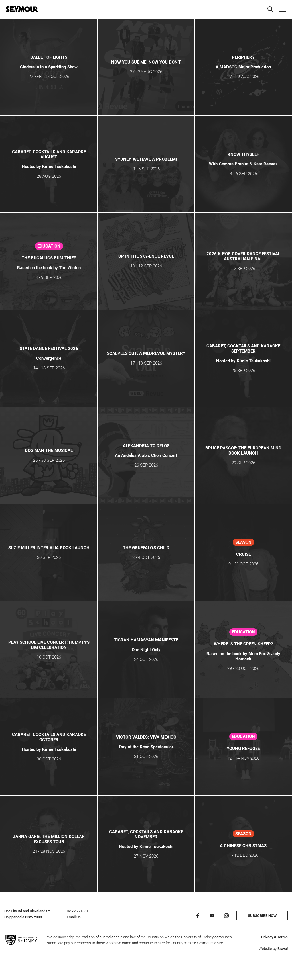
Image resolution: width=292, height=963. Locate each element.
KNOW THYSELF (243, 154)
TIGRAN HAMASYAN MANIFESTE (146, 640)
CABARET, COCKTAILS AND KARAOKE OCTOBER (49, 737)
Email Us (74, 917)
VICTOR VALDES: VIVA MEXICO (146, 737)
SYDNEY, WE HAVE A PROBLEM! (146, 159)
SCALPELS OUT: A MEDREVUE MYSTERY (146, 353)
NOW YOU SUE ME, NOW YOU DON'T (146, 62)
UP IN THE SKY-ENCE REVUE (146, 256)
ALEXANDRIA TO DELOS (146, 445)
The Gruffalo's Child (146, 547)
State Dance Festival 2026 (49, 348)
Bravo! (282, 948)
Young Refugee (243, 748)
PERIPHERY (243, 57)
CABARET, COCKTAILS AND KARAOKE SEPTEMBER (243, 349)
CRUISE (243, 554)
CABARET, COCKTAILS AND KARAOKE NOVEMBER (146, 834)
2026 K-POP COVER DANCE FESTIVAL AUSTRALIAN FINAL (243, 256)
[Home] (22, 9)
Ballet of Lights (48, 57)
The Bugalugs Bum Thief (49, 258)
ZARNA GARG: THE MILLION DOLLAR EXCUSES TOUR (49, 839)
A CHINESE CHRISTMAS (243, 845)
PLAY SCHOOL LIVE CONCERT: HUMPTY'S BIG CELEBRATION (49, 645)
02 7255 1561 (77, 911)
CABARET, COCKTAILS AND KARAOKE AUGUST (49, 154)
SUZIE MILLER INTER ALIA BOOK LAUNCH (49, 547)
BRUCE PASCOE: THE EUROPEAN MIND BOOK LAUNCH (243, 450)
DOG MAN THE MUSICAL (49, 450)
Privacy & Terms (274, 937)
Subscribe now (262, 915)
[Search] (270, 9)
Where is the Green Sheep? (243, 644)
